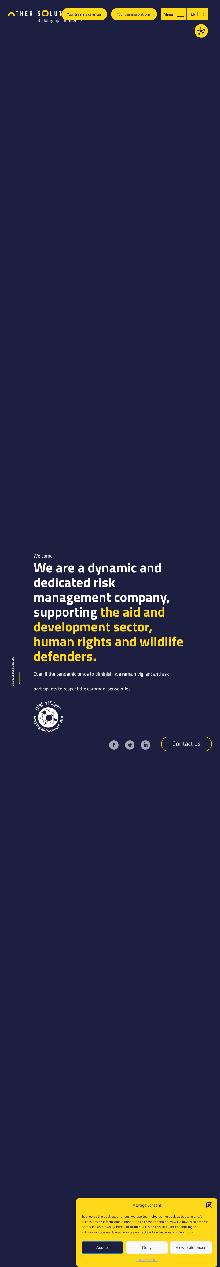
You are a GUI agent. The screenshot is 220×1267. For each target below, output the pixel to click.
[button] (209, 1205)
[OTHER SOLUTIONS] (45, 18)
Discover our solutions (12, 672)
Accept (102, 1247)
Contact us (186, 743)
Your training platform (134, 14)
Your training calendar (84, 14)
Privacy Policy (147, 1259)
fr (202, 14)
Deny (147, 1247)
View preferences (191, 1247)
